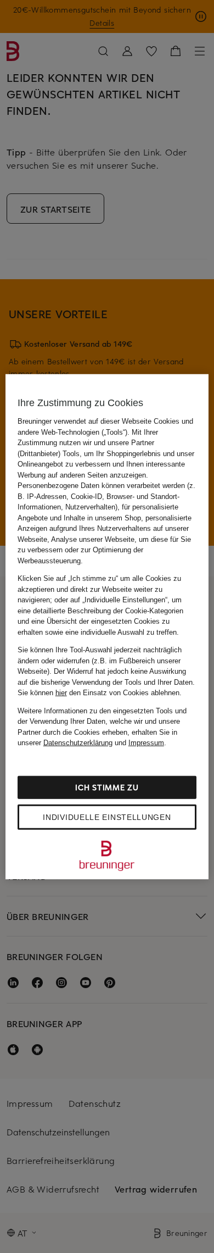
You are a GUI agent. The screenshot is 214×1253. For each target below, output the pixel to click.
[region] (107, 626)
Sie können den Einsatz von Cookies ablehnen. (100, 693)
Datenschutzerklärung (77, 743)
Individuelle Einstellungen (107, 816)
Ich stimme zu (106, 786)
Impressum (146, 743)
